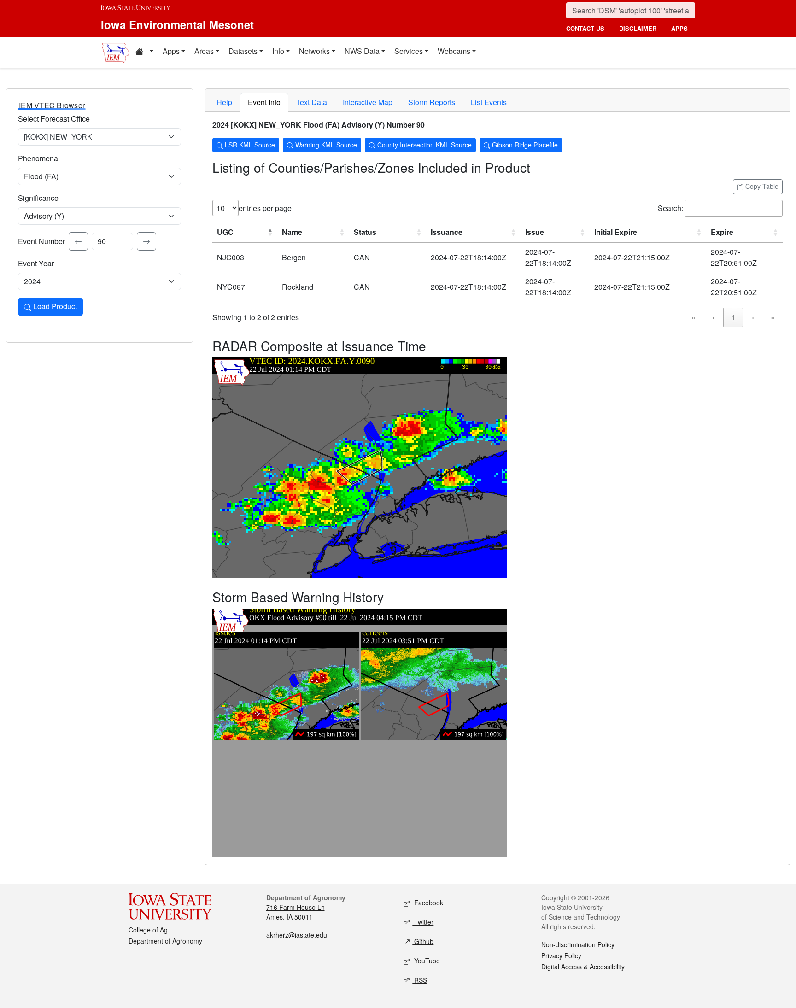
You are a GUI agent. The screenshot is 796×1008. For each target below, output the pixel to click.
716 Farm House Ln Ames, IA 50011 (295, 912)
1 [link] (733, 317)
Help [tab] (224, 102)
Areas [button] (204, 51)
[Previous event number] (78, 241)
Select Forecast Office (54, 118)
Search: (670, 208)
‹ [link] (713, 317)
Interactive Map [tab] (367, 102)
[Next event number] (146, 241)
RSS (419, 980)
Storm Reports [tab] (431, 102)
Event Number (41, 241)
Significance (38, 198)
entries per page (265, 208)
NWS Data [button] (362, 51)
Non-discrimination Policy (578, 944)
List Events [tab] (489, 102)
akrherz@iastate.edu (296, 934)
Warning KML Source (325, 144)
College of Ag (148, 929)
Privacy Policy (561, 955)
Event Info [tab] (264, 102)
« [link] (693, 317)
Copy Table (760, 186)
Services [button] (408, 51)
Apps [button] (171, 51)
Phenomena (38, 158)
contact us (585, 28)
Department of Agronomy (165, 940)
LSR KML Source (249, 144)
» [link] (773, 317)
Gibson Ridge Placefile (524, 144)
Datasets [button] (243, 51)
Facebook (427, 902)
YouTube (426, 960)
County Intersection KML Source (423, 144)
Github (422, 941)
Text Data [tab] (311, 102)
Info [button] (278, 51)
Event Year (36, 263)
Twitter (422, 921)
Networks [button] (314, 51)
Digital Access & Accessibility (583, 966)
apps (679, 28)
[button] (144, 52)
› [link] (753, 317)
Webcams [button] (454, 51)
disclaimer (637, 28)
